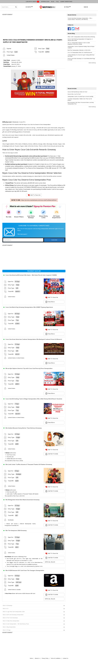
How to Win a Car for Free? (74, 94)
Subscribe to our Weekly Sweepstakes (34, 226)
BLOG (52, 1)
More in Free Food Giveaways (10, 617)
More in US (5, 608)
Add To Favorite (35, 195)
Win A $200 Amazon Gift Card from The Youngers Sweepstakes (24, 570)
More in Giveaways (7, 605)
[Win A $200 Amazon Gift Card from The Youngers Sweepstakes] (54, 586)
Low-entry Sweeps (32, 1)
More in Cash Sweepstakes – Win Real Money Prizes (16, 624)
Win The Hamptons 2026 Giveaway (16, 530)
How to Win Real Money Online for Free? (77, 91)
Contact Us (65, 658)
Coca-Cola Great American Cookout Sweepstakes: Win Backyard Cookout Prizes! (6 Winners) (33, 339)
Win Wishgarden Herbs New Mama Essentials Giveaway (22, 500)
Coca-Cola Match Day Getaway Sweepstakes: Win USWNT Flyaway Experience (29, 307)
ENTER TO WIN (53, 454)
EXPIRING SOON (45, 1)
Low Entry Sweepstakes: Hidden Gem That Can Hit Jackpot (80, 99)
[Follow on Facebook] (69, 28)
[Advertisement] (33, 26)
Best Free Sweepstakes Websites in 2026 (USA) (79, 50)
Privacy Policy (45, 658)
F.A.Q (57, 1)
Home (31, 658)
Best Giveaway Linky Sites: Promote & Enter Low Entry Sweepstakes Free (81, 103)
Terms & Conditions (56, 658)
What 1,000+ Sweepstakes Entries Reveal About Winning (81, 36)
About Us (37, 658)
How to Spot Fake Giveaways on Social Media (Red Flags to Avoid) (81, 59)
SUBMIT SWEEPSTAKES (66, 1)
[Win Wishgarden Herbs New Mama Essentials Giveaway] (54, 517)
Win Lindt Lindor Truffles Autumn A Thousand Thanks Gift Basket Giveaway (28, 464)
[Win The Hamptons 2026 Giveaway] (54, 549)
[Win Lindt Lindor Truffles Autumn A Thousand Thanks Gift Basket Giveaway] (54, 483)
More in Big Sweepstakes (9, 627)
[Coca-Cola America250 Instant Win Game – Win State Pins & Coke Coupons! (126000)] (54, 293)
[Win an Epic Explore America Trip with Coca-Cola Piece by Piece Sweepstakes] (54, 385)
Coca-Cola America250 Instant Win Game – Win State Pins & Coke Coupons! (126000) (31, 275)
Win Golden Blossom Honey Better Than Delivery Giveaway (23, 428)
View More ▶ (92, 63)
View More (51, 302)
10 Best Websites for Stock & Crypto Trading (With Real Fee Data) (81, 55)
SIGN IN (86, 7)
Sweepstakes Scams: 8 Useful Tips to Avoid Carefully (80, 96)
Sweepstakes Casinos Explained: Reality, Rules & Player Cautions (81, 47)
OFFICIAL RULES (50, 562)
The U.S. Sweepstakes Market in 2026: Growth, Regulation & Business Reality (79, 43)
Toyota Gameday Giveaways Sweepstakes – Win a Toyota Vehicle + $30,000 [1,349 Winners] (80, 18)
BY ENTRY (28, 7)
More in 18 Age (6, 630)
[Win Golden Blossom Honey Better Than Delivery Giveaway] (54, 446)
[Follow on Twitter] (73, 28)
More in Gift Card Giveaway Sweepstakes (13, 614)
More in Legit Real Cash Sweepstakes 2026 (13, 611)
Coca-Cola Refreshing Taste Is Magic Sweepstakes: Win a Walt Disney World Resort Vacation (33, 399)
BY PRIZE (66, 7)
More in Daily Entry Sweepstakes (11, 621)
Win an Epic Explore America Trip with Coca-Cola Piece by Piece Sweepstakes (28, 368)
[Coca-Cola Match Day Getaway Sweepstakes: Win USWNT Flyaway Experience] (54, 326)
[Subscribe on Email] (76, 28)
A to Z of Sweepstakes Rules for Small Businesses (80, 52)
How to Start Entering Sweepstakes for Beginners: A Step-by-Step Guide (80, 39)
